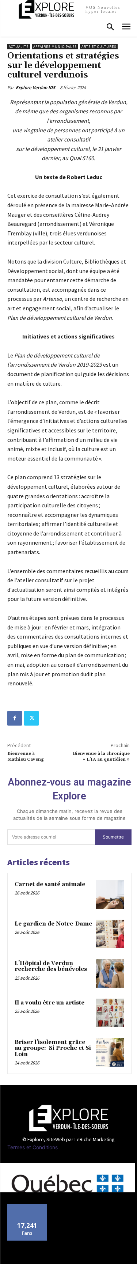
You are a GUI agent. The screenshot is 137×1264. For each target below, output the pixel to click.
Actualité (18, 46)
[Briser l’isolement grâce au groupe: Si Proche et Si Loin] (110, 1052)
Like (27, 1207)
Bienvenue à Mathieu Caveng (25, 756)
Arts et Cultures (98, 46)
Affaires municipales (55, 46)
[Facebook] (14, 718)
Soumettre (113, 837)
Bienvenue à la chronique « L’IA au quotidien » (101, 756)
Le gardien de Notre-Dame (53, 923)
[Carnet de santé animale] (110, 894)
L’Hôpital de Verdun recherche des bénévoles (51, 966)
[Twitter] (31, 718)
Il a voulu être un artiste (49, 1002)
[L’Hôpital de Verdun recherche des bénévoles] (110, 973)
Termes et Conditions (32, 1147)
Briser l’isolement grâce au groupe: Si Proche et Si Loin (53, 1048)
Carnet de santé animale (50, 884)
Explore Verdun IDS (35, 87)
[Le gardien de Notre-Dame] (110, 934)
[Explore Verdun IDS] (68, 1118)
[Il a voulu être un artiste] (110, 1013)
